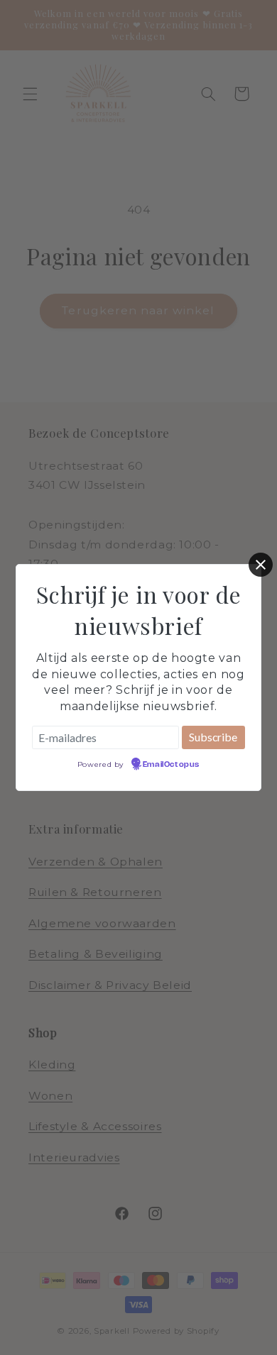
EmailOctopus (171, 764)
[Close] (261, 565)
